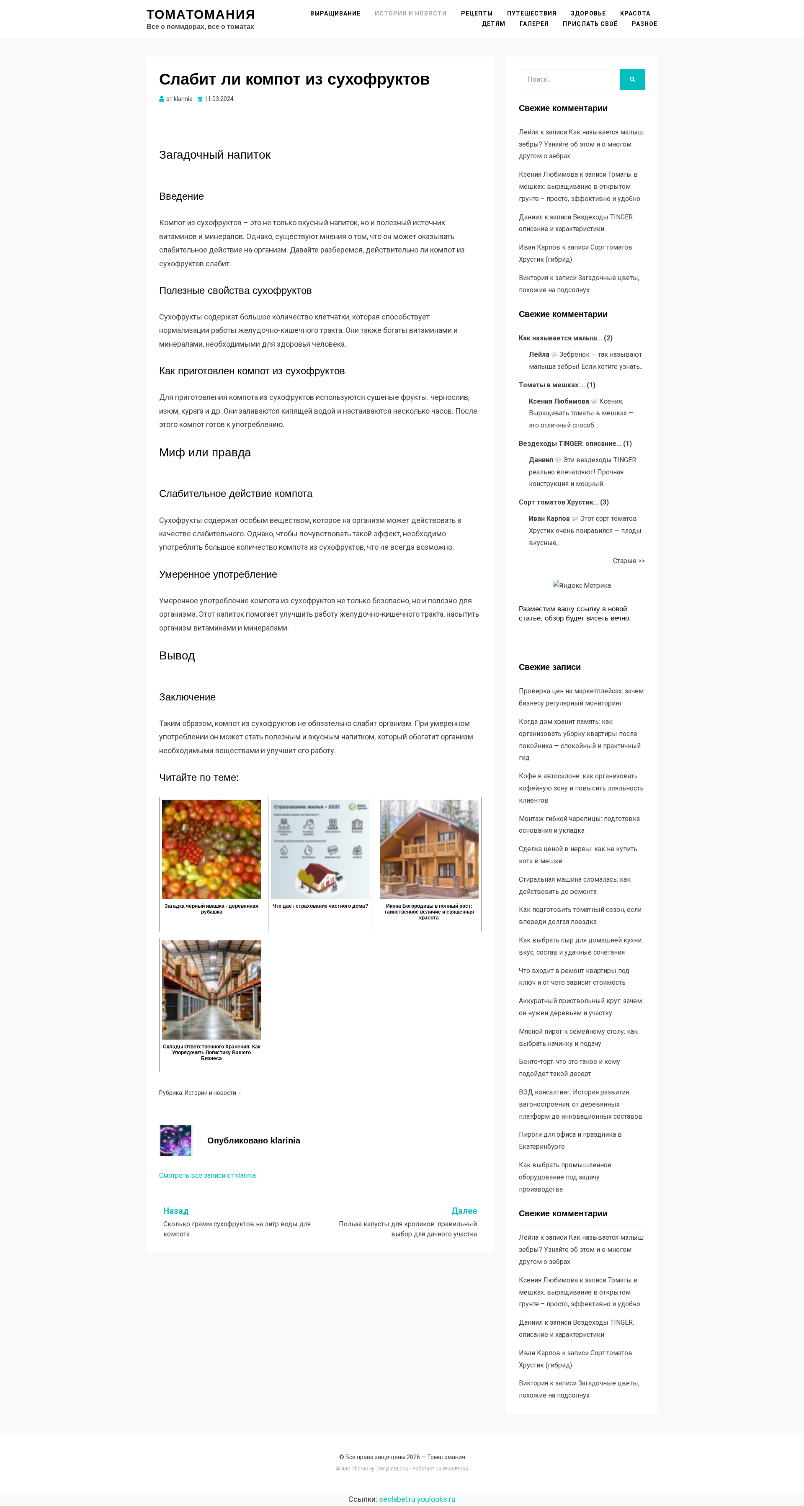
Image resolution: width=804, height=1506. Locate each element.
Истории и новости (411, 13)
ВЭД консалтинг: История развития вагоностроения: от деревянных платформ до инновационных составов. (581, 1104)
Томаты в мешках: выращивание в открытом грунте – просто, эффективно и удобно (579, 186)
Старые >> (629, 561)
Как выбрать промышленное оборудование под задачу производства (565, 1177)
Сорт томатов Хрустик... (558, 502)
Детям (493, 24)
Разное (644, 24)
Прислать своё (590, 24)
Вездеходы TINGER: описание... (570, 444)
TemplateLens (392, 1469)
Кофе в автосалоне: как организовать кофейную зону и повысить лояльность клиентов (581, 788)
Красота (635, 13)
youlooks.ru (436, 1499)
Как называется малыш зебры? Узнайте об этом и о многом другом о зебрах (581, 144)
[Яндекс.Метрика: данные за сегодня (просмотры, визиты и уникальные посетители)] (582, 586)
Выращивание (335, 13)
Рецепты (477, 13)
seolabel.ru (397, 1499)
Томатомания (201, 14)
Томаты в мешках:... (552, 385)
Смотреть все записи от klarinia (207, 1175)
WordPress (455, 1469)
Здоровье (588, 13)
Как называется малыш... (560, 338)
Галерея (534, 24)
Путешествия (532, 13)
